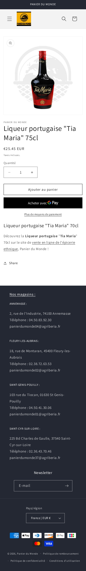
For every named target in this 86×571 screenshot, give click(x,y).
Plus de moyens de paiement (43, 214)
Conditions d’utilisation (64, 560)
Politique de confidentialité (28, 560)
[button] (9, 19)
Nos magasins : (22, 294)
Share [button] (13, 263)
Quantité (10, 163)
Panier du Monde (27, 553)
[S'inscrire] (67, 485)
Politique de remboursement (61, 553)
